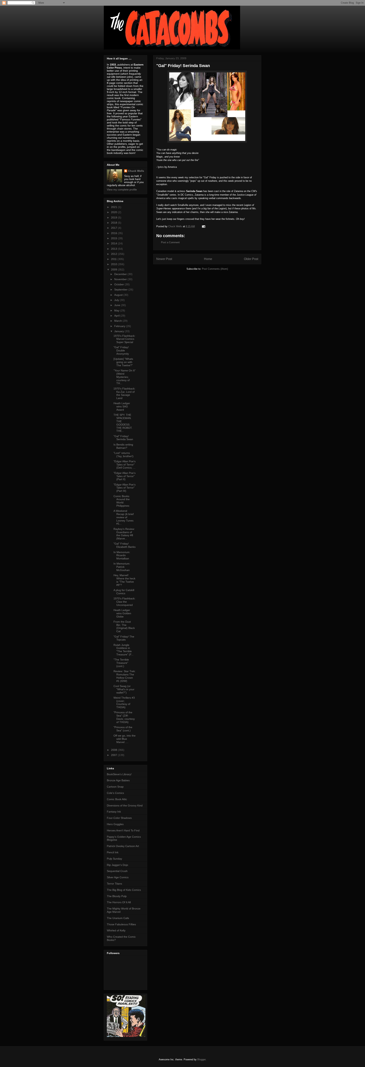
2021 (114, 207)
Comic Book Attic (117, 799)
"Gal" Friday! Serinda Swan (123, 438)
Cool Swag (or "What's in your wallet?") (123, 689)
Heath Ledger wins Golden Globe (122, 613)
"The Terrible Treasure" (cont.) (121, 663)
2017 (114, 227)
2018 (114, 222)
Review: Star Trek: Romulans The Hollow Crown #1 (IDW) (124, 676)
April (117, 315)
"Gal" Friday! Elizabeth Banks (124, 545)
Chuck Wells (136, 170)
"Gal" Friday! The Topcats (123, 638)
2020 (114, 212)
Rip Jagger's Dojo (117, 864)
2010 (114, 264)
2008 (114, 749)
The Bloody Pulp (117, 896)
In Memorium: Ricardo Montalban (121, 555)
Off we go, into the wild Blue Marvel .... (124, 739)
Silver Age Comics (118, 877)
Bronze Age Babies (118, 780)
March (118, 320)
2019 (114, 217)
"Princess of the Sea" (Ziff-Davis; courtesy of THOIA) (124, 717)
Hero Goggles (115, 824)
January (119, 331)
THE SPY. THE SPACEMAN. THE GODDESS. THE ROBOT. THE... (122, 422)
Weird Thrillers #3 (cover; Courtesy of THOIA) (124, 702)
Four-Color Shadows (119, 817)
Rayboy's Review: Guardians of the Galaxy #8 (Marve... (124, 533)
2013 (114, 248)
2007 (114, 755)
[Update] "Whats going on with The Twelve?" (123, 362)
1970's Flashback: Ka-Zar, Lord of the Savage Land (124, 393)
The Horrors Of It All (119, 902)
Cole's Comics (115, 792)
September (121, 289)
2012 (114, 253)
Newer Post (164, 259)
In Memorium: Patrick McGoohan (121, 567)
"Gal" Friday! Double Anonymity (121, 350)
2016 (114, 233)
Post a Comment (170, 242)
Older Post (251, 259)
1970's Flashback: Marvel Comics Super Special (124, 339)
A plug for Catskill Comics (123, 592)
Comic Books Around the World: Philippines (121, 501)
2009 (114, 269)
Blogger (201, 1059)
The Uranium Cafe (118, 918)
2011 (114, 259)
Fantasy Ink (114, 811)
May (117, 310)
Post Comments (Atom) (215, 268)
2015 (114, 238)
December (121, 274)
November (121, 279)
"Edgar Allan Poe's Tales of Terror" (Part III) (124, 488)
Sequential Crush (117, 871)
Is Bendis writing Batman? (123, 446)
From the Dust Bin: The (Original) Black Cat (124, 626)
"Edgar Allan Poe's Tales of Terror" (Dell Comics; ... (124, 464)
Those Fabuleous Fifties (121, 924)
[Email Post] (203, 226)
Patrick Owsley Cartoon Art (123, 846)
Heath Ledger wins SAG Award (121, 406)
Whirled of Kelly (116, 930)
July (117, 300)
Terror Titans (114, 883)
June (117, 305)
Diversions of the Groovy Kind (125, 805)
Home (208, 259)
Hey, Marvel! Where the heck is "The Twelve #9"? (124, 580)
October (119, 284)
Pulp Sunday (114, 858)
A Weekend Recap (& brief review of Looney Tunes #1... (123, 517)
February (120, 326)
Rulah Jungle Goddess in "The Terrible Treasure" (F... (123, 649)
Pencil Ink (112, 852)
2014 (114, 243)
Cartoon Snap (115, 786)
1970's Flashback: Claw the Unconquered (124, 601)
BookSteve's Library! (119, 774)
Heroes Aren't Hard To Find (123, 830)
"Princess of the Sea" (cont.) (122, 729)
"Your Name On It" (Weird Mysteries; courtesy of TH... (124, 377)
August (118, 294)
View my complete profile (122, 189)
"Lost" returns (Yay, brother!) (123, 454)
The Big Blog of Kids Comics (124, 889)
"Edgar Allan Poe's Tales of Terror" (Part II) (124, 476)
